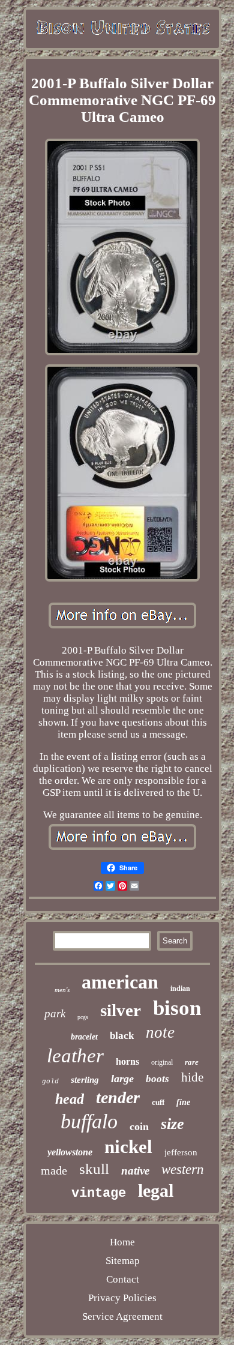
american (120, 982)
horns (127, 1061)
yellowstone (69, 1152)
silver (120, 1010)
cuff (158, 1102)
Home (122, 1242)
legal (155, 1190)
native (135, 1170)
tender (118, 1097)
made (54, 1170)
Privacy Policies (122, 1298)
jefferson (180, 1152)
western (182, 1169)
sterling (85, 1080)
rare (192, 1062)
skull (94, 1169)
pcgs (82, 1017)
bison (177, 1008)
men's (62, 989)
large (122, 1079)
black (122, 1035)
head (69, 1099)
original (162, 1062)
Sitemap (123, 1260)
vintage (98, 1193)
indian (180, 988)
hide (192, 1077)
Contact (122, 1279)
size (172, 1124)
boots (157, 1079)
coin (139, 1127)
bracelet (84, 1036)
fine (183, 1102)
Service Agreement (122, 1316)
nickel (128, 1146)
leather (75, 1056)
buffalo (89, 1121)
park (54, 1013)
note (160, 1032)
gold (50, 1081)
